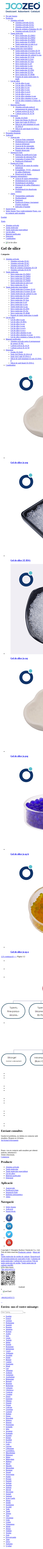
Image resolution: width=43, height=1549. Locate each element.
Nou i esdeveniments (24, 211)
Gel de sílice (15, 81)
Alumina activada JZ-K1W (25, 31)
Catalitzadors (15, 131)
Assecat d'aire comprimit (24, 139)
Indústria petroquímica (19, 176)
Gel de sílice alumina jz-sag (25, 96)
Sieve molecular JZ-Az (24, 46)
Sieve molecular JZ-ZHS (24, 70)
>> (15, 957)
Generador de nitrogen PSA (25, 157)
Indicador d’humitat (22, 207)
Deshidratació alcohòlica (24, 183)
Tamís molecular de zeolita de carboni (15, 1257)
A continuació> (8, 957)
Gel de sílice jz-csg (22, 88)
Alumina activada (17, 20)
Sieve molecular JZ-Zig (24, 72)
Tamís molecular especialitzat (21, 49)
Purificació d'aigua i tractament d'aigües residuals (26, 203)
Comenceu (5, 1157)
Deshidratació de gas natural (26, 181)
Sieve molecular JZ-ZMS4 (25, 38)
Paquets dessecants (22, 150)
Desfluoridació (20, 198)
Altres (13, 194)
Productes (9, 18)
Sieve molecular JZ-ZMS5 (25, 40)
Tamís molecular (17, 33)
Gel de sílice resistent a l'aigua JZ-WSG (25, 337)
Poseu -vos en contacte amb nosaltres (23, 212)
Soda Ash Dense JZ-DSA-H (26, 120)
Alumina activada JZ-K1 (24, 23)
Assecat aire (15, 137)
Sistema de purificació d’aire (26, 155)
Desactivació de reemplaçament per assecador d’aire (20, 1258)
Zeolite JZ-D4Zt (21, 118)
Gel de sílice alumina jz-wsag (26, 98)
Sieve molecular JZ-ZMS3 (25, 36)
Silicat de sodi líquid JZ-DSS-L (27, 129)
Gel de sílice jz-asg (22, 83)
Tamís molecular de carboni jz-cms (28, 55)
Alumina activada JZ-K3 (24, 27)
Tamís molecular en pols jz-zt (26, 44)
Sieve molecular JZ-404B (25, 75)
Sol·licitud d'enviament (9, 1140)
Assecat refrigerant (22, 144)
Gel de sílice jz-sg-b (22, 92)
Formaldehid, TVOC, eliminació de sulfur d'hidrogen (27, 171)
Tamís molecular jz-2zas (24, 59)
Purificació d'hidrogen (23, 161)
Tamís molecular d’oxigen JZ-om (27, 53)
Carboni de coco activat (22, 1261)
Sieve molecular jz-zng (23, 66)
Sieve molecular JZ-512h (24, 57)
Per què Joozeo (11, 16)
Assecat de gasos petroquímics (26, 178)
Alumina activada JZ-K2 (24, 25)
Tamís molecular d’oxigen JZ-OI (27, 51)
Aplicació (9, 135)
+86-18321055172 (8, 1270)
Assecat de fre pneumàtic (24, 146)
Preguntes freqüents (13, 133)
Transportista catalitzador (24, 196)
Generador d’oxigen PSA (25, 159)
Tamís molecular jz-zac (24, 68)
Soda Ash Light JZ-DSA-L (25, 122)
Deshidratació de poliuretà (25, 142)
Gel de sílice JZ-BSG (23, 85)
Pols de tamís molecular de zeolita (19, 1262)
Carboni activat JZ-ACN (24, 111)
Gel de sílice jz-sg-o (22, 94)
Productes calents (24, 1252)
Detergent (14, 116)
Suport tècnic (11, 209)
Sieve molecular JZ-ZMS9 (25, 42)
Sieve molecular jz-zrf (23, 64)
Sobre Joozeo (11, 211)
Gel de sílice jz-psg (22, 90)
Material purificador (18, 105)
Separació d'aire (16, 152)
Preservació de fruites (23, 174)
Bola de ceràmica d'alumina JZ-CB (28, 29)
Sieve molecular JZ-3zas (24, 62)
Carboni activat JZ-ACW (24, 114)
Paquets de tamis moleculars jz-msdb (24, 315)
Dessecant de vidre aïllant (25, 148)
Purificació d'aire (17, 163)
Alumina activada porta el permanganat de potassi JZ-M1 (26, 108)
